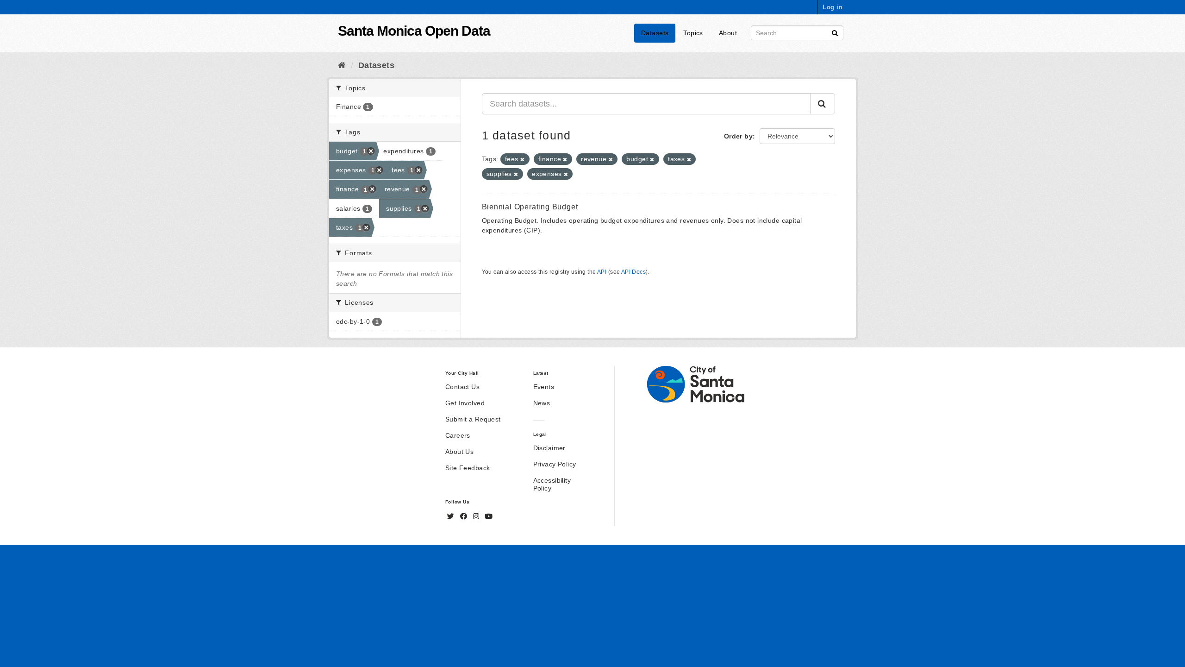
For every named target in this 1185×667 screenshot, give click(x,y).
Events (544, 386)
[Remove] (522, 159)
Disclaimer (549, 448)
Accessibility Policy (552, 484)
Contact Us (462, 386)
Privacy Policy (554, 464)
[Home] (342, 65)
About (728, 33)
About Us (459, 451)
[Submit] (835, 32)
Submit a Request (473, 419)
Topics (693, 33)
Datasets (654, 33)
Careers (457, 435)
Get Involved (465, 403)
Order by (738, 136)
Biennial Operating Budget (530, 207)
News (541, 403)
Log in (832, 7)
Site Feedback (467, 468)
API (601, 272)
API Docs (633, 272)
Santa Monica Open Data (414, 30)
